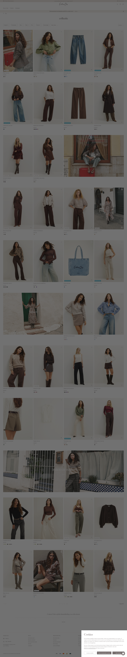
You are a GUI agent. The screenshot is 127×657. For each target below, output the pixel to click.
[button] (123, 653)
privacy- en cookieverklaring (90, 648)
